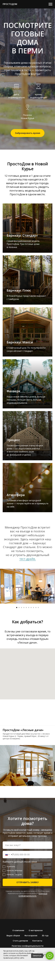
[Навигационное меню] (50, 4)
